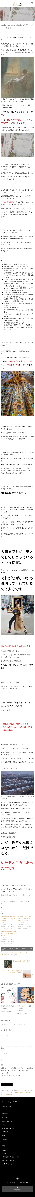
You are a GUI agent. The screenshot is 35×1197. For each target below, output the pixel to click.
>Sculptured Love (7, 1121)
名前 (3, 1048)
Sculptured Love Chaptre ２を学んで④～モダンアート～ (8, 918)
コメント (7, 1025)
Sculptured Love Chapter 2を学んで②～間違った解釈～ (8, 933)
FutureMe (4, 1118)
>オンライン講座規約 (8, 1160)
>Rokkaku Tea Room (8, 1128)
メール (4, 1054)
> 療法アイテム (6, 1107)
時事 (12, 954)
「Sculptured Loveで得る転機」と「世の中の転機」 (25, 1008)
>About (4, 1150)
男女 (16, 954)
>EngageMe (5, 1125)
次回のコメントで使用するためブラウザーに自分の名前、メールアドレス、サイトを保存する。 (17, 1069)
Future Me (5, 952)
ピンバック (20, 1024)
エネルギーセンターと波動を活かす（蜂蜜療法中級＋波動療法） (17, 949)
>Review (4, 1139)
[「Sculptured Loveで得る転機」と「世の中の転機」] (26, 995)
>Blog (3, 1135)
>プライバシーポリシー (9, 1164)
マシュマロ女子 (6, 954)
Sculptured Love (13, 952)
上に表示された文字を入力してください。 (14, 1075)
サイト (3, 1060)
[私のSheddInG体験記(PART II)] (9, 995)
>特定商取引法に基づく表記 (10, 1157)
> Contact (4, 1153)
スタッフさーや (23, 952)
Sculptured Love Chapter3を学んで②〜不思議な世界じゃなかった (25, 918)
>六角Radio (5, 1132)
